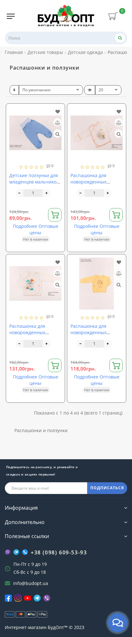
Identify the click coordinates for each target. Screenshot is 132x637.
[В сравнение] (58, 123)
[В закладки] (57, 112)
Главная (14, 52)
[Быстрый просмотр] (57, 134)
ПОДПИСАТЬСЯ (107, 488)
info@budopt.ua (30, 583)
